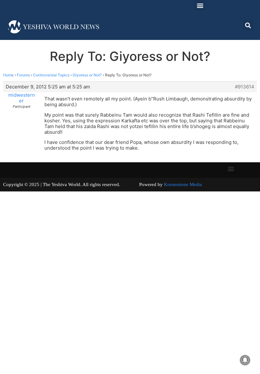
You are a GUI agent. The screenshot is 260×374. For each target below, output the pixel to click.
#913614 (244, 87)
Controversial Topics (51, 75)
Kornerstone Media (183, 184)
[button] (200, 5)
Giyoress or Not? (87, 75)
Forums (23, 75)
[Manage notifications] (245, 360)
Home (8, 75)
